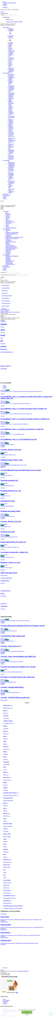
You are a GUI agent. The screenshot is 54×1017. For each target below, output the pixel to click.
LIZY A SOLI (9, 234)
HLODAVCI (8, 223)
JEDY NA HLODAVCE (11, 246)
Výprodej (5, 196)
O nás (4, 1)
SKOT (7, 219)
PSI (6, 212)
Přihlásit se (5, 7)
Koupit (2, 315)
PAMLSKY (8, 236)
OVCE (7, 224)
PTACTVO (8, 214)
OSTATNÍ (8, 253)
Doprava (5, 4)
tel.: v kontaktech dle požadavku (22, 971)
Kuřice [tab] (4, 385)
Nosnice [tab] (5, 386)
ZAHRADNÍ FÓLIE (10, 264)
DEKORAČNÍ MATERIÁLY (12, 256)
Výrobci (5, 198)
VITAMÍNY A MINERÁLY (12, 233)
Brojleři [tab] (4, 388)
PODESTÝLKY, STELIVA (12, 247)
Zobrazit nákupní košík (10, 21)
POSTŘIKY (8, 259)
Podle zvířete (6, 27)
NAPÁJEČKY (9, 240)
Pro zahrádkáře (6, 160)
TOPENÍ (8, 251)
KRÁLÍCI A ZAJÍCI (10, 221)
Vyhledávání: (3, 272)
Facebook (5, 967)
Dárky (4, 197)
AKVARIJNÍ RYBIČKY (11, 227)
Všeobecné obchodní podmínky (9, 2)
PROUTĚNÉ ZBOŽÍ (10, 249)
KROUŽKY (8, 252)
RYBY (7, 226)
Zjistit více (3, 320)
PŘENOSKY (9, 250)
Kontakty (5, 5)
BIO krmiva (5, 194)
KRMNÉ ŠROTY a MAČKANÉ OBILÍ (14, 237)
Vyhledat (2, 14)
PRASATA (8, 217)
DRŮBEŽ (8, 213)
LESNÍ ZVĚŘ (9, 220)
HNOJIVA (8, 257)
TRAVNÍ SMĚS (9, 263)
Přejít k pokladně (18, 21)
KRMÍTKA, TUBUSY (11, 242)
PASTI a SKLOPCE (10, 245)
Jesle (7, 231)
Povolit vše (27, 1012)
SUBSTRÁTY (9, 262)
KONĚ (7, 218)
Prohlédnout (3, 920)
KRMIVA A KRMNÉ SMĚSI (12, 232)
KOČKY (8, 216)
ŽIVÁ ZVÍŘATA (7, 195)
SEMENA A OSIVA (10, 260)
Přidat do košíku (4, 401)
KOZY (7, 225)
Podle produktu (6, 73)
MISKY (7, 243)
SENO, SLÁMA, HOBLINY (12, 238)
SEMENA (8, 239)
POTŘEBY (8, 244)
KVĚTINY (8, 258)
